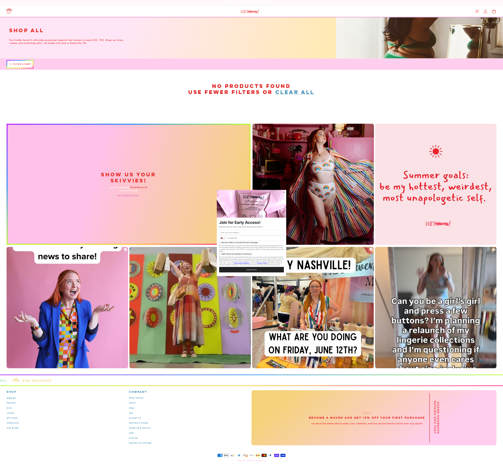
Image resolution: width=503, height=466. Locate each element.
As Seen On (135, 418)
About (132, 403)
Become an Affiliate (140, 443)
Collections (13, 423)
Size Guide (13, 428)
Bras (9, 408)
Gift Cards (12, 418)
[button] (9, 11)
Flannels (11, 403)
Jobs (131, 433)
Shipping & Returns (139, 428)
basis (263, 460)
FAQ (131, 413)
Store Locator (136, 398)
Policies (133, 438)
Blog (131, 408)
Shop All (11, 398)
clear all (295, 92)
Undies (10, 413)
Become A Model (138, 423)
